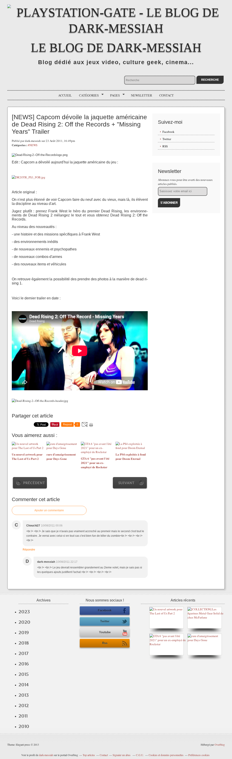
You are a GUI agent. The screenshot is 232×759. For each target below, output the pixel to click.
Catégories (87, 95)
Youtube (105, 632)
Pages (113, 95)
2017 (23, 653)
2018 (24, 643)
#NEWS (32, 145)
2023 (24, 611)
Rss (104, 643)
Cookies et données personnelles (166, 755)
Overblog (220, 744)
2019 (24, 632)
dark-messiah (46, 755)
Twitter (166, 139)
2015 (24, 674)
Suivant (126, 483)
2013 (24, 695)
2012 (24, 705)
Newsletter (141, 95)
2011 (23, 716)
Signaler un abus (122, 755)
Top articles (89, 755)
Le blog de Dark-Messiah (116, 47)
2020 (24, 622)
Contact (166, 95)
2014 (24, 684)
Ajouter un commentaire (49, 510)
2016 (24, 664)
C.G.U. (140, 755)
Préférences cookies (199, 755)
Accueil (65, 95)
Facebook (168, 132)
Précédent (34, 483)
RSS (165, 146)
